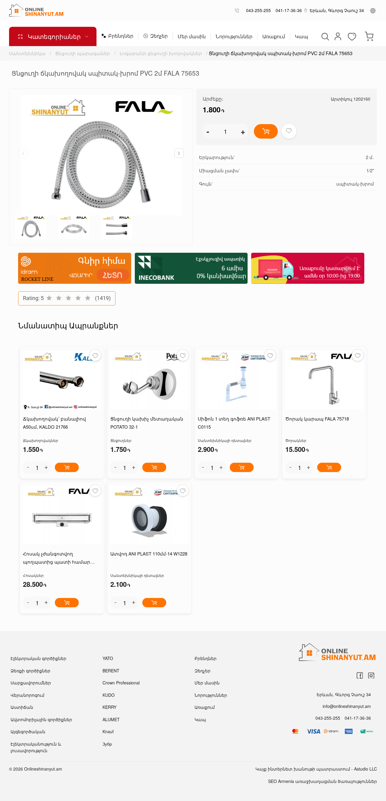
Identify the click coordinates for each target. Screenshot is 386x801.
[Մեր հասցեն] (305, 10)
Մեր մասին (192, 37)
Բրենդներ (120, 36)
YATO (108, 658)
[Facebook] (360, 675)
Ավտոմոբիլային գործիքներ (41, 719)
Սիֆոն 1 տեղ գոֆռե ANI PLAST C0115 (234, 422)
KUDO (109, 695)
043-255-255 (257, 10)
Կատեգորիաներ (54, 36)
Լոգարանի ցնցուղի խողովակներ (161, 53)
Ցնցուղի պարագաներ (82, 53)
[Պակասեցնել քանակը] (28, 468)
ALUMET (111, 719)
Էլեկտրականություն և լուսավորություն (36, 747)
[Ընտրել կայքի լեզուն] (373, 10)
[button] (179, 153)
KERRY (109, 707)
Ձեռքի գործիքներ (30, 671)
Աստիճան (22, 707)
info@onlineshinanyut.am (347, 706)
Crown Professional (121, 683)
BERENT (111, 671)
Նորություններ (234, 37)
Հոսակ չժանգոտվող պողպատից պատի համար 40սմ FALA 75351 (56, 558)
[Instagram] (371, 675)
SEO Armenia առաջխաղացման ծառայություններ (322, 781)
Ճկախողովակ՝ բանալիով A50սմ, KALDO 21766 (54, 422)
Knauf (108, 731)
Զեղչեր (159, 36)
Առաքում (273, 37)
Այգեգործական (28, 731)
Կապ (301, 37)
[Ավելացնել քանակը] (46, 468)
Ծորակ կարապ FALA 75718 (317, 418)
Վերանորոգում (27, 695)
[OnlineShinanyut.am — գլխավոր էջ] (36, 10)
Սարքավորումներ (31, 683)
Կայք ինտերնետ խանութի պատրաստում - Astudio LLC (316, 769)
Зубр (107, 744)
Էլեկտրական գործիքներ (38, 658)
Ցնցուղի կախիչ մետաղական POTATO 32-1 (146, 422)
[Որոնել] (324, 36)
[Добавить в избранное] (289, 131)
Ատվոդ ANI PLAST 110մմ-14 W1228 (148, 553)
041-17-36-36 (287, 10)
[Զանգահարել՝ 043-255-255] (238, 10)
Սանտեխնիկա (27, 53)
